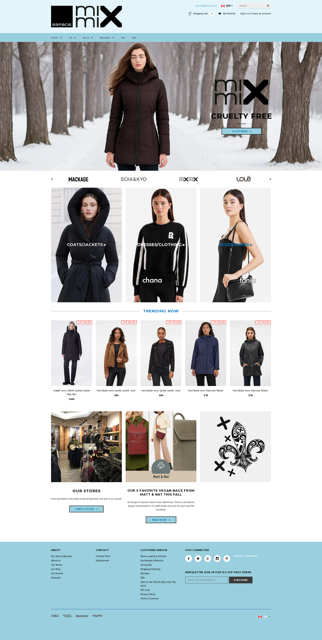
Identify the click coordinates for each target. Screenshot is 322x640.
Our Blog (55, 569)
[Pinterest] (226, 558)
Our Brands (57, 573)
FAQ (143, 577)
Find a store (82, 509)
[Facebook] (188, 558)
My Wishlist (229, 13)
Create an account (261, 13)
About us (56, 560)
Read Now (156, 519)
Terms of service (150, 598)
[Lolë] (243, 178)
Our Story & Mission (61, 556)
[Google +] (207, 558)
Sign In (244, 13)
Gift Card (145, 590)
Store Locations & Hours (153, 556)
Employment (102, 560)
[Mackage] (79, 178)
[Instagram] (217, 558)
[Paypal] (97, 615)
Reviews (145, 573)
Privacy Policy (148, 594)
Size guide (146, 565)
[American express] (67, 615)
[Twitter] (198, 558)
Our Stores (56, 565)
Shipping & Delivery (151, 569)
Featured (56, 577)
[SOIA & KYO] (134, 178)
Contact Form (103, 556)
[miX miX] (189, 178)
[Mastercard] (82, 615)
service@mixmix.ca (206, 5)
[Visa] (55, 615)
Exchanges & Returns (152, 560)
